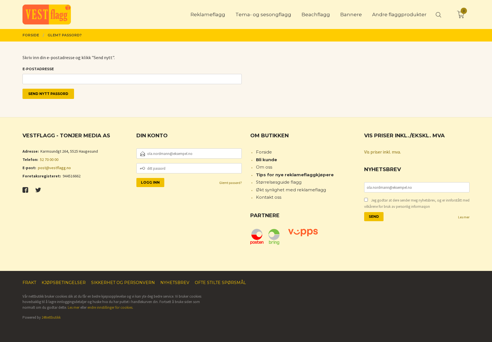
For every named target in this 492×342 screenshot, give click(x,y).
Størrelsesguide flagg (279, 182)
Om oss (264, 167)
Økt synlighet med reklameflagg (291, 189)
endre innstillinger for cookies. (110, 307)
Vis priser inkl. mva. (382, 152)
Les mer (464, 217)
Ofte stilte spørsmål (220, 282)
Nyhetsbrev (174, 282)
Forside (264, 152)
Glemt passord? (230, 183)
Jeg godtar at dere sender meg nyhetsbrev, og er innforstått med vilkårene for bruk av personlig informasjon (417, 203)
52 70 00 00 (49, 159)
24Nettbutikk (51, 317)
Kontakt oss (268, 197)
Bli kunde (266, 159)
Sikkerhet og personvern (123, 282)
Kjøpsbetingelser (64, 282)
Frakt (29, 282)
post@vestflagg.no (54, 167)
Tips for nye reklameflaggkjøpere (295, 174)
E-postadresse (38, 69)
